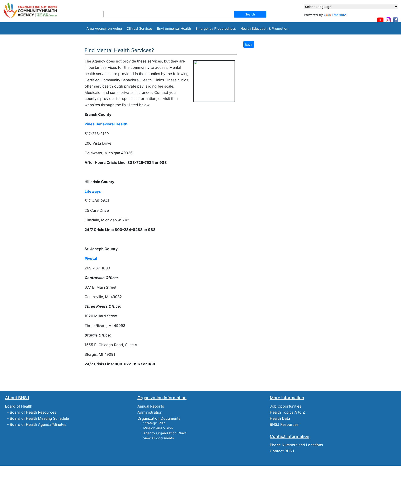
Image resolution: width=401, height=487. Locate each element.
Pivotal (91, 258)
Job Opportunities (285, 406)
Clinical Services (139, 28)
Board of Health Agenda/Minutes (38, 424)
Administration (149, 412)
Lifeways (93, 191)
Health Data (280, 418)
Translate (339, 15)
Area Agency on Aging (104, 28)
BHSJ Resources (284, 424)
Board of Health (18, 406)
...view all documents (157, 438)
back (248, 44)
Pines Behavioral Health (106, 124)
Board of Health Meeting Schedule (39, 418)
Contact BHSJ (282, 451)
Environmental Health (174, 28)
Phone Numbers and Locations (296, 445)
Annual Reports (150, 406)
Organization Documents (158, 418)
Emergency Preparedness (215, 28)
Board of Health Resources (33, 412)
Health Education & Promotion (264, 28)
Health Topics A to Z (287, 412)
